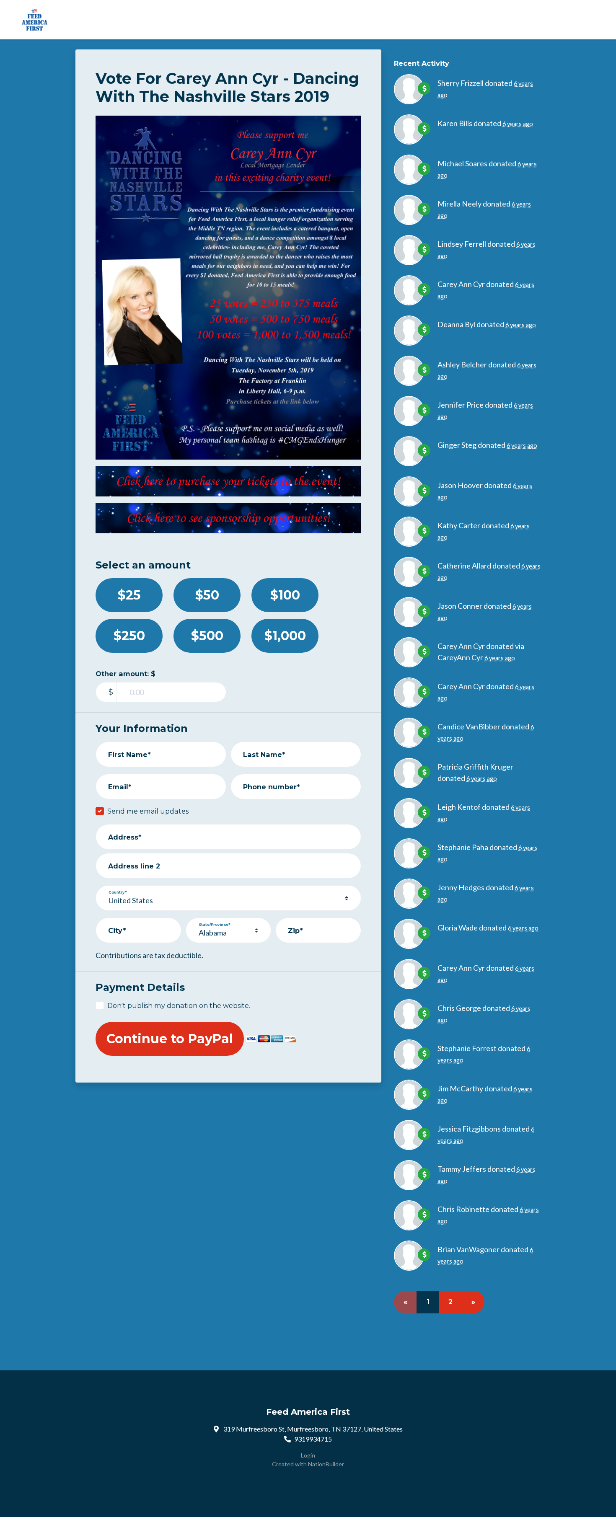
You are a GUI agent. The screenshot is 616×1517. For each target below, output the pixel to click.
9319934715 (313, 1439)
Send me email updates (148, 811)
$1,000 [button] (285, 635)
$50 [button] (207, 595)
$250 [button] (129, 635)
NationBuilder (326, 1464)
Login (308, 1455)
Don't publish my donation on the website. (178, 1005)
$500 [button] (207, 635)
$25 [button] (129, 595)
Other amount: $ (125, 673)
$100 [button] (285, 595)
